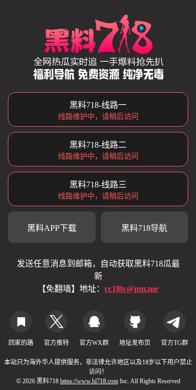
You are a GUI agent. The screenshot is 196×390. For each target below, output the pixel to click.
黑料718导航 (144, 228)
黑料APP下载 (51, 228)
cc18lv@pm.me (131, 288)
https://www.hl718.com (89, 381)
